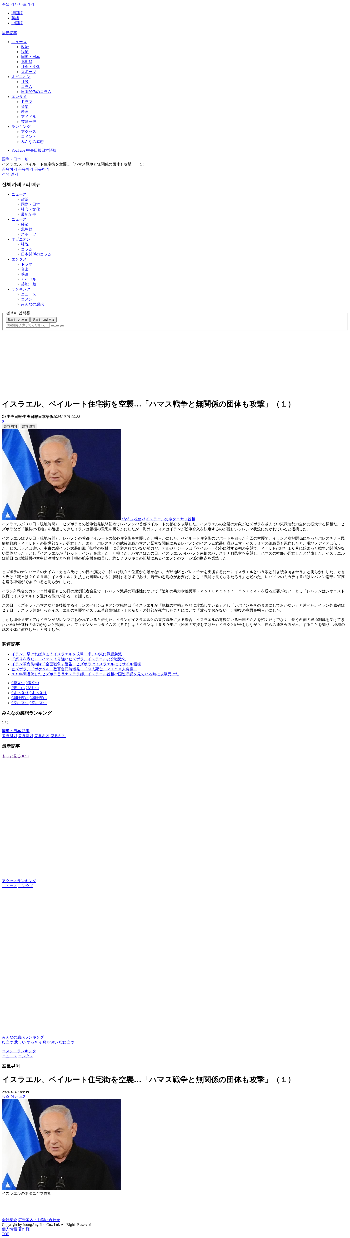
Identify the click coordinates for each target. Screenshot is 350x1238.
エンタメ (19, 97)
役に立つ (66, 1042)
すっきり (34, 1042)
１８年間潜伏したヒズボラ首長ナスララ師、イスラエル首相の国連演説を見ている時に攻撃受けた (95, 674)
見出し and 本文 (43, 319)
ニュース (19, 42)
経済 (25, 52)
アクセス (28, 132)
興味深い (50, 1042)
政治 (25, 47)
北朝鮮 (26, 62)
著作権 (24, 1229)
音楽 (25, 107)
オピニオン (20, 77)
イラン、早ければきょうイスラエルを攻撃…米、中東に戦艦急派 (66, 654)
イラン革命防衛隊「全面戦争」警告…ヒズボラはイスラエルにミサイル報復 (76, 664)
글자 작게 (10, 426)
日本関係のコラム (36, 92)
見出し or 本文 (18, 319)
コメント (28, 137)
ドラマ (26, 102)
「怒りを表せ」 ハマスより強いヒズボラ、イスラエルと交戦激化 (68, 659)
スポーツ (28, 72)
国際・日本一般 (15, 159)
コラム (26, 87)
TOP (5, 1234)
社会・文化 (30, 67)
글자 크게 (28, 426)
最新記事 (9, 33)
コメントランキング (19, 1051)
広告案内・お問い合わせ (39, 1220)
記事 (16, 731)
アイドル (28, 117)
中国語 (17, 23)
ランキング (20, 127)
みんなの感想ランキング (23, 1037)
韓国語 (17, 13)
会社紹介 (9, 1220)
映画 (25, 112)
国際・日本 (30, 57)
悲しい (20, 1042)
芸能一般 (28, 122)
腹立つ (7, 1042)
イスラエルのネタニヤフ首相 (170, 519)
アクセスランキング (19, 881)
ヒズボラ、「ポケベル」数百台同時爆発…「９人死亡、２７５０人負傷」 (74, 669)
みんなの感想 (32, 142)
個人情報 (9, 1229)
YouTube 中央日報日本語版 (34, 150)
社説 (25, 82)
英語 (15, 18)
